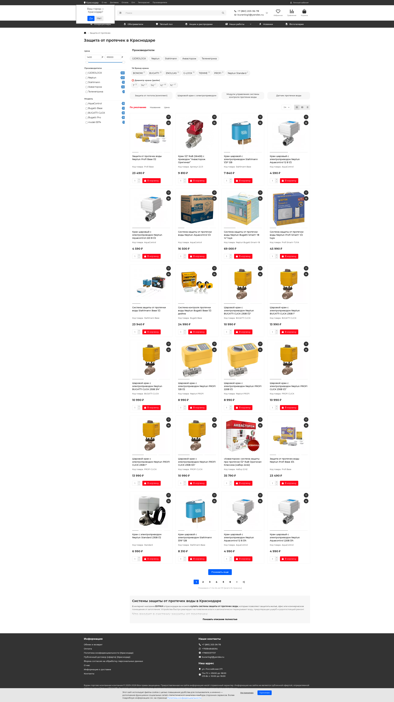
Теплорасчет (144, 2)
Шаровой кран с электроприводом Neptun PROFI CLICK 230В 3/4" (197, 461)
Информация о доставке (97, 669)
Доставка (114, 2)
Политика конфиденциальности (184, 698)
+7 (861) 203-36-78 (248, 11)
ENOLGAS (171, 73)
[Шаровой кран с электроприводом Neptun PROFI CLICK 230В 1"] (151, 435)
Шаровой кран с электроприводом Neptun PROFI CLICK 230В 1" (151, 461)
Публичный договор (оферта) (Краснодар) (107, 657)
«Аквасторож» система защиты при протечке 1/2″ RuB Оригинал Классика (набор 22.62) (242, 461)
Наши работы (236, 24)
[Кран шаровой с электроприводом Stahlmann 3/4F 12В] (197, 511)
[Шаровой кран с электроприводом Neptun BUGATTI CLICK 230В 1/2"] (243, 284)
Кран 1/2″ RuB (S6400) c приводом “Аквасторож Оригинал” (191, 159)
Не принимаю (246, 693)
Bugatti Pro (94, 117)
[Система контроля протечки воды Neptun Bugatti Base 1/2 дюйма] (197, 284)
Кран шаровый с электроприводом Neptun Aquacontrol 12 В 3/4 (239, 537)
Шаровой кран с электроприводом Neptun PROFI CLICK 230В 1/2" (288, 386)
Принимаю (264, 693)
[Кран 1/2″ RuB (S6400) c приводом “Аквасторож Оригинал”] (197, 133)
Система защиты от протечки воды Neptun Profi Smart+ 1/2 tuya (287, 234)
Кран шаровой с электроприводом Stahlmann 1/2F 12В (241, 159)
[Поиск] (223, 12)
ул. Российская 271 (212, 669)
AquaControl (95, 103)
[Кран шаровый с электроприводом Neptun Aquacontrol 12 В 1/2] (289, 133)
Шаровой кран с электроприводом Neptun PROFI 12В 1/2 (197, 386)
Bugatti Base (95, 108)
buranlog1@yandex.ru (250, 14)
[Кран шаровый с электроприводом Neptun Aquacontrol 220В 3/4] (289, 511)
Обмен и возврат (93, 644)
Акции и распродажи (201, 24)
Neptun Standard (237, 73)
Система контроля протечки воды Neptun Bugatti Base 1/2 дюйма (194, 310)
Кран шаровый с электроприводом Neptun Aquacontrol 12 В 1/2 (285, 159)
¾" (171, 85)
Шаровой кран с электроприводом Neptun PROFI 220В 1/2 (242, 386)
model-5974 (94, 122)
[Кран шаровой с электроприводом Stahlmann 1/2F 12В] (243, 133)
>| (244, 582)
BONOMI (138, 73)
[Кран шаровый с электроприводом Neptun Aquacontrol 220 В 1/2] (151, 208)
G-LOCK (187, 73)
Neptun (92, 77)
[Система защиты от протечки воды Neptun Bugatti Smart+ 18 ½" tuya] (243, 208)
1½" (153, 85)
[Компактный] (307, 107)
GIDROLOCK (95, 72)
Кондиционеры (102, 24)
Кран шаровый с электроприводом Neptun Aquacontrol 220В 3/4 (285, 537)
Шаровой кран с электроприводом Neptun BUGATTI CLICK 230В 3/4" (147, 386)
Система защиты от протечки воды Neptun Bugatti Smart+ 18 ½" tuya (241, 234)
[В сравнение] (168, 123)
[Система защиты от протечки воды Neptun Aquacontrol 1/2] (197, 208)
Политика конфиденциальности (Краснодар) (108, 653)
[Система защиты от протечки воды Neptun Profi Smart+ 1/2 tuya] (289, 208)
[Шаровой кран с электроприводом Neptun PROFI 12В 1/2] (197, 360)
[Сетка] (297, 107)
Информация (93, 638)
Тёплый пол (166, 24)
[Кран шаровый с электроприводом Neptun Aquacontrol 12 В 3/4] (243, 511)
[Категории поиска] (120, 13)
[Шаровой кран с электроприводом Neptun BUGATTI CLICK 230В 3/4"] (151, 360)
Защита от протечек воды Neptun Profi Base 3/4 (284, 460)
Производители (160, 2)
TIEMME (203, 73)
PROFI (217, 73)
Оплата (125, 2)
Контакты (89, 673)
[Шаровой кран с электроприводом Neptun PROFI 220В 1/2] (243, 360)
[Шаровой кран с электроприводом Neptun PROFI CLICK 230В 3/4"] (197, 435)
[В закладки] (168, 117)
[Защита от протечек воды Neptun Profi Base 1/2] (151, 133)
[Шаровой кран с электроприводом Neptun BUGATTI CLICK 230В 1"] (289, 284)
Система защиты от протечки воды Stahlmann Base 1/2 (149, 309)
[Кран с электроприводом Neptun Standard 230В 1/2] (151, 511)
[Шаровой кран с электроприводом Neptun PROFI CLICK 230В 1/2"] (289, 360)
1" (134, 85)
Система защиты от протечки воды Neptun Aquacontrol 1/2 (195, 233)
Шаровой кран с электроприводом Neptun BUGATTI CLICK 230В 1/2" (239, 310)
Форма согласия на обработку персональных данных (113, 661)
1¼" (143, 85)
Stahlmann (94, 82)
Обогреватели (135, 24)
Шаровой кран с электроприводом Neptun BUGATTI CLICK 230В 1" (285, 310)
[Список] (302, 107)
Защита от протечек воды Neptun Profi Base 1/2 (147, 158)
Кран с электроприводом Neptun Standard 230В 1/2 (146, 536)
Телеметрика (95, 91)
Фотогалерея (296, 24)
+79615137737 (209, 653)
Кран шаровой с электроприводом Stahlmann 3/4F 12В (195, 537)
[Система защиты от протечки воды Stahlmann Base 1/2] (151, 284)
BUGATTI (154, 73)
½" (161, 85)
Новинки (268, 24)
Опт (133, 2)
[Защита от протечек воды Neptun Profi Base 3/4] (289, 435)
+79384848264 (210, 648)
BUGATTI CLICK (96, 112)
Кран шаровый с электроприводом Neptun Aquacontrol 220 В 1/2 (147, 234)
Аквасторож (95, 86)
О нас (104, 2)
